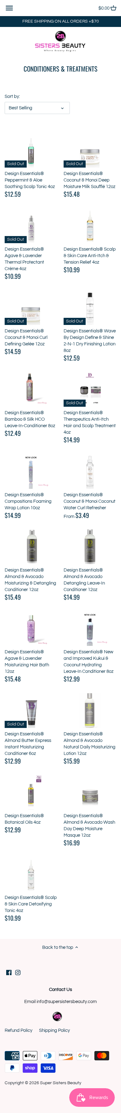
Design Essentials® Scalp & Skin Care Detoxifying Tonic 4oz (31, 904)
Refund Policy (18, 1030)
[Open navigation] (9, 8)
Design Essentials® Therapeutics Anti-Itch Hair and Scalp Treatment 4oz (90, 422)
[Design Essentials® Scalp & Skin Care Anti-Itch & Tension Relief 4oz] (90, 225)
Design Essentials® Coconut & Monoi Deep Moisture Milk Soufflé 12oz (89, 180)
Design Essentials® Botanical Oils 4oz (24, 819)
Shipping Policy (54, 1030)
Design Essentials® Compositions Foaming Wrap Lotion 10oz (28, 501)
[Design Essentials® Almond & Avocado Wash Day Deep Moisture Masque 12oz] (90, 792)
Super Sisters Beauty (60, 1083)
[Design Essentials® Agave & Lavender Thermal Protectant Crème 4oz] (31, 225)
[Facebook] (8, 972)
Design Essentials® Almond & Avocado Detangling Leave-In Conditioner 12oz (84, 580)
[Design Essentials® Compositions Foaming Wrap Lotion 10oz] (31, 471)
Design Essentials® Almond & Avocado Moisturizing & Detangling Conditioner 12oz (30, 580)
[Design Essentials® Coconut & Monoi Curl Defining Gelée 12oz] (31, 307)
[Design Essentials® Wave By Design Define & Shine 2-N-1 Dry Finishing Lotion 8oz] (90, 307)
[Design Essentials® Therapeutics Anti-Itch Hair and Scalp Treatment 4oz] (90, 389)
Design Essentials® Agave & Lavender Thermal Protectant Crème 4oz (24, 259)
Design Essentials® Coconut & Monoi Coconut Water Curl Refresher (89, 501)
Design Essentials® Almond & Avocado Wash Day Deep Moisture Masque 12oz (89, 825)
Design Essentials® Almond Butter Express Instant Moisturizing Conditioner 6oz (28, 744)
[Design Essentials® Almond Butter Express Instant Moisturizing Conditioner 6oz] (31, 710)
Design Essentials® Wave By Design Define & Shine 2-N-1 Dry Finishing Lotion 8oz (90, 341)
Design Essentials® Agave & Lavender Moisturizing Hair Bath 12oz (27, 662)
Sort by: (12, 96)
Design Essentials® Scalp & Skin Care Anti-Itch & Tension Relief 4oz (90, 256)
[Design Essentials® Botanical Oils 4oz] (31, 792)
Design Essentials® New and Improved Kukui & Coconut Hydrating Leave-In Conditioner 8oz (89, 662)
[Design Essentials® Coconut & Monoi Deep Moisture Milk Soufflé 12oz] (90, 150)
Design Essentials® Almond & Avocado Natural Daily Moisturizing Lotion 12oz (89, 744)
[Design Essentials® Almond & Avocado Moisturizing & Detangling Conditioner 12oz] (31, 546)
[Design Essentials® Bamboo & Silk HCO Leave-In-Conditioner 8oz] (31, 389)
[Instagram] (17, 972)
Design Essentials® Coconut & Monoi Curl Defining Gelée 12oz (26, 337)
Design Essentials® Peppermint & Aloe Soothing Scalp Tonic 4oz (30, 180)
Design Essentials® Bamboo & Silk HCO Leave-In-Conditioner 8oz (30, 419)
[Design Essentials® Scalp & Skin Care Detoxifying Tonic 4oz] (31, 874)
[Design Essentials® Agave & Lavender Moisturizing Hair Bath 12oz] (31, 628)
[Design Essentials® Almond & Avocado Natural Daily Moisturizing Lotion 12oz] (90, 710)
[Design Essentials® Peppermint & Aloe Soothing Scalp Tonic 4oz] (31, 150)
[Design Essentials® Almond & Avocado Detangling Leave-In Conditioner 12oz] (90, 546)
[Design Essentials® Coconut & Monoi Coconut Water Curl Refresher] (90, 471)
